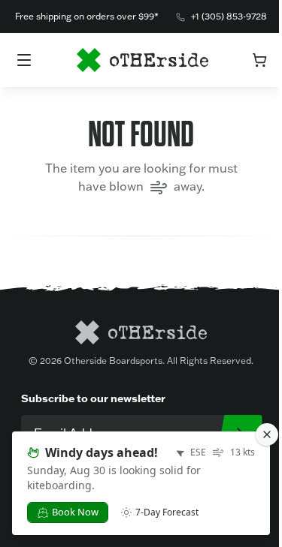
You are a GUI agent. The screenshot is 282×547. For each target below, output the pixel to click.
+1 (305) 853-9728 (229, 16)
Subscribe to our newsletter (93, 398)
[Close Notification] (267, 434)
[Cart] (259, 60)
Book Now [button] (75, 511)
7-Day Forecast (167, 512)
